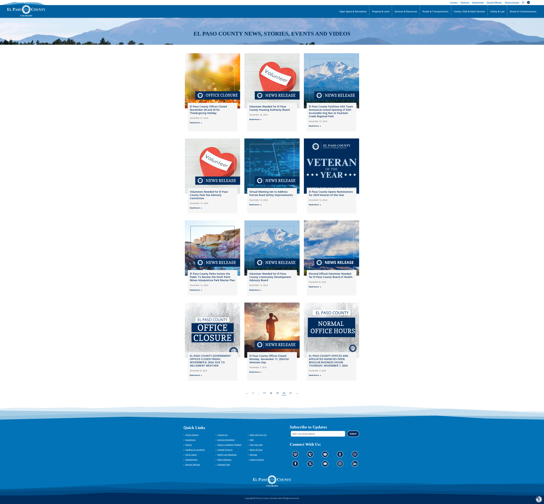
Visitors (188, 444)
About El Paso (256, 449)
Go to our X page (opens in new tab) (311, 464)
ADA (252, 439)
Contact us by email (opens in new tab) (326, 455)
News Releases (224, 459)
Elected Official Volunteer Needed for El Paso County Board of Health (330, 275)
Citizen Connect (257, 459)
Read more (195, 122)
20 (284, 393)
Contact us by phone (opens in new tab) (311, 455)
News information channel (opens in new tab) (296, 455)
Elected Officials (192, 464)
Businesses (190, 439)
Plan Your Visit (256, 444)
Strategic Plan (223, 464)
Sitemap (253, 454)
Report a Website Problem (229, 444)
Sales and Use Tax (258, 434)
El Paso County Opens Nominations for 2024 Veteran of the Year (331, 193)
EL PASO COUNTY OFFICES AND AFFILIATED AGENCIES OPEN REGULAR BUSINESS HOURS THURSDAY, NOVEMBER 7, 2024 (328, 360)
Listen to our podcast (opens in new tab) (340, 455)
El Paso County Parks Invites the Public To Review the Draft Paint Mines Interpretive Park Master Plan (212, 277)
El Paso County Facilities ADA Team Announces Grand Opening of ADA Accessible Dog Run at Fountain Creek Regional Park (331, 111)
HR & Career (191, 454)
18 (271, 393)
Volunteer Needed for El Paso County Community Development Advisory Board (270, 277)
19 (277, 393)
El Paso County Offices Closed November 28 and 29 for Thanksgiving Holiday (208, 110)
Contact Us (222, 434)
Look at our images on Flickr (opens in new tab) (356, 455)
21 (290, 393)
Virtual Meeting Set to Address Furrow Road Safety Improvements (271, 193)
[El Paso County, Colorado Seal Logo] (272, 481)
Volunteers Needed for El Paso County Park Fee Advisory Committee (209, 195)
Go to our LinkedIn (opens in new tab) (355, 464)
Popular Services (225, 449)
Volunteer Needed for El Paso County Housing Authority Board (269, 108)
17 (264, 393)
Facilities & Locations (195, 449)
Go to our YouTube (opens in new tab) (326, 464)
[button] (523, 2)
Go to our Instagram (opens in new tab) (341, 464)
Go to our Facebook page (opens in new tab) (296, 464)
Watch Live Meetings (227, 454)
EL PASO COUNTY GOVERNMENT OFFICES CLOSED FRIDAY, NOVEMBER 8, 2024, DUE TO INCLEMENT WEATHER (210, 360)
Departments (191, 459)
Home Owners (192, 434)
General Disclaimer (226, 439)
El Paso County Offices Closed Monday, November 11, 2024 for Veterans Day (269, 359)
